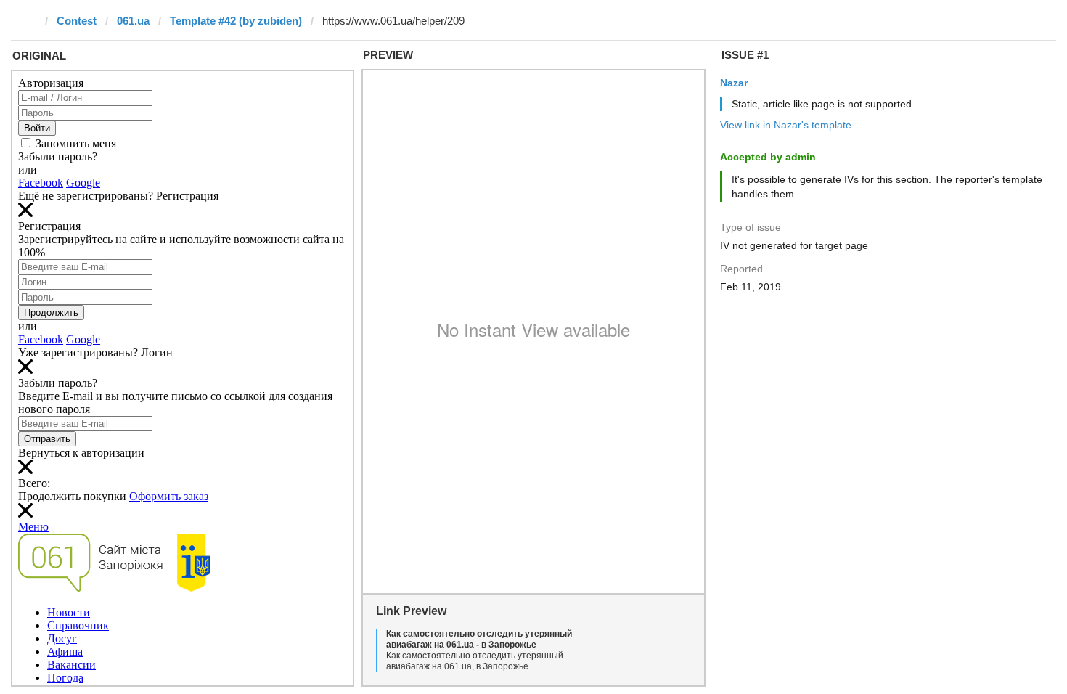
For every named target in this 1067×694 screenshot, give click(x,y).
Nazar (734, 83)
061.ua (133, 21)
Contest (77, 21)
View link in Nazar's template (785, 125)
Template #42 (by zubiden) (236, 21)
